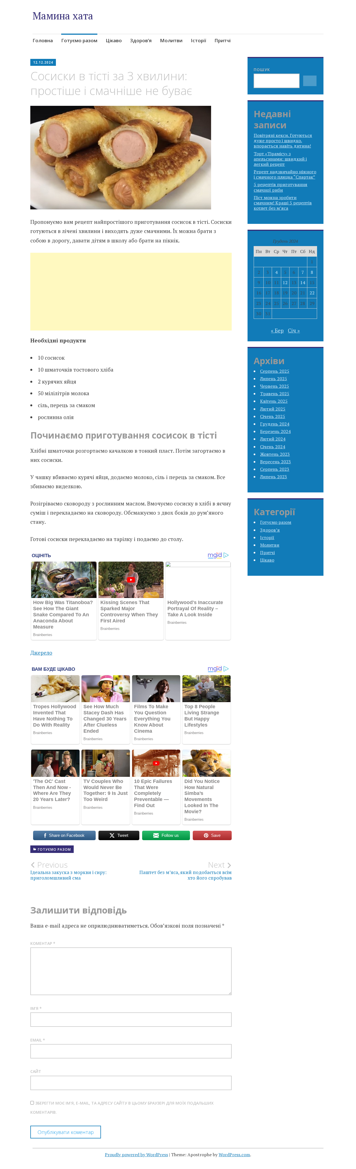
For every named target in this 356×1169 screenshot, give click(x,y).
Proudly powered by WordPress (136, 1155)
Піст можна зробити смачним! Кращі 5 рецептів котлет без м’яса (283, 202)
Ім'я (36, 1008)
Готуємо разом (79, 40)
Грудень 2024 (274, 424)
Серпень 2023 (274, 469)
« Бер (277, 330)
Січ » (294, 330)
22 (312, 293)
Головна (43, 40)
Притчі (222, 40)
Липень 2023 (273, 477)
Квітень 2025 (274, 401)
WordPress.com (234, 1155)
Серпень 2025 (274, 371)
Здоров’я (141, 40)
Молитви (171, 40)
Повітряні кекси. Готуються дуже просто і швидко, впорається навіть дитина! (283, 140)
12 (285, 282)
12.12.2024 (43, 62)
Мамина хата (63, 15)
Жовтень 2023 (275, 454)
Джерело (41, 652)
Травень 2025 (274, 393)
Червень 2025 (274, 386)
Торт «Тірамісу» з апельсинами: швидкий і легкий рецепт (280, 159)
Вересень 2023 (275, 462)
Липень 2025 (273, 379)
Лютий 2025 (272, 409)
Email (37, 1040)
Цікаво (114, 40)
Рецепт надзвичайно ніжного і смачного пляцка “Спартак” (285, 174)
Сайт (35, 1071)
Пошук (262, 69)
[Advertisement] (131, 298)
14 (302, 282)
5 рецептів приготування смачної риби (280, 187)
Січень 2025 (272, 416)
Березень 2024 (275, 431)
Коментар (42, 943)
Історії (198, 40)
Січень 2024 (272, 447)
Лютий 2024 (272, 439)
